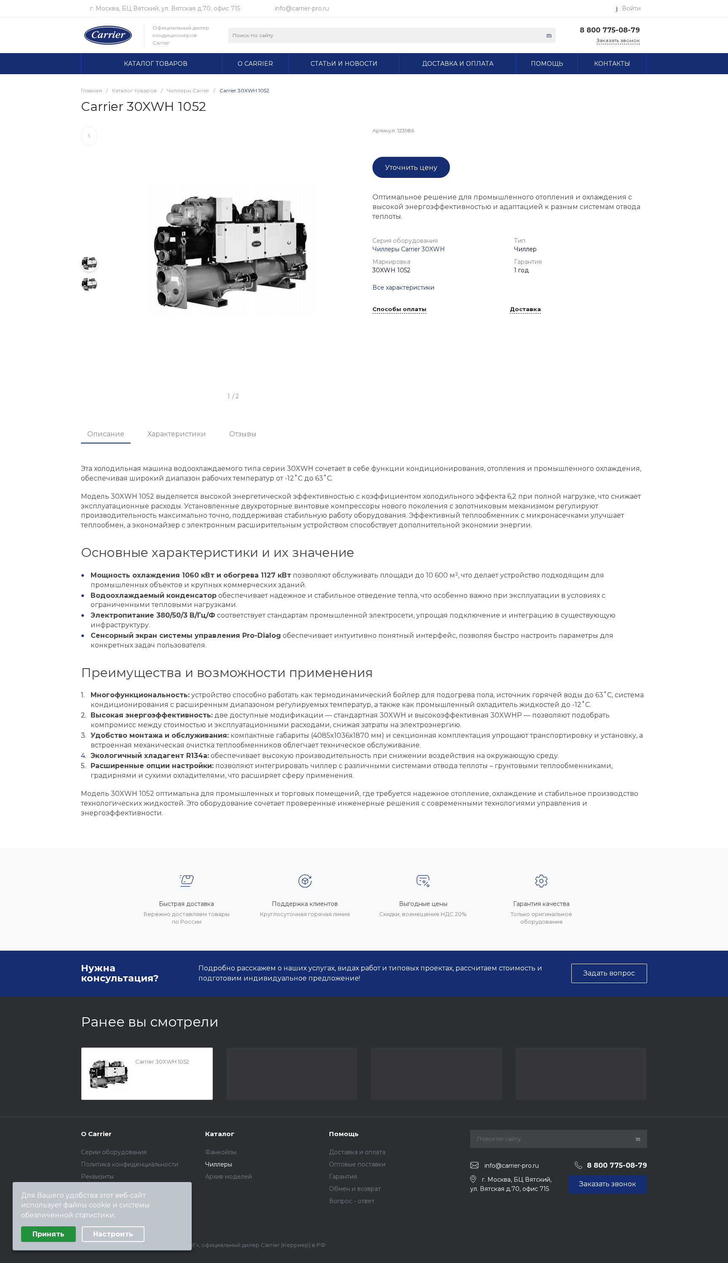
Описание (105, 434)
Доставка (525, 309)
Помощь (344, 1134)
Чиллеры (218, 1164)
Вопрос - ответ (352, 1201)
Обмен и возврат (355, 1189)
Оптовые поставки (357, 1164)
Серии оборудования (114, 1152)
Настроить (113, 1234)
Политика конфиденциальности (129, 1164)
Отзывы (243, 434)
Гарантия (343, 1176)
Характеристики (176, 434)
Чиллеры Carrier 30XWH (408, 249)
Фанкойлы (220, 1152)
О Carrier (96, 1134)
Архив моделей (228, 1176)
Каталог (219, 1134)
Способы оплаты (399, 309)
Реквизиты (97, 1176)
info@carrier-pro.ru (302, 8)
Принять (48, 1234)
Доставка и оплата (357, 1152)
